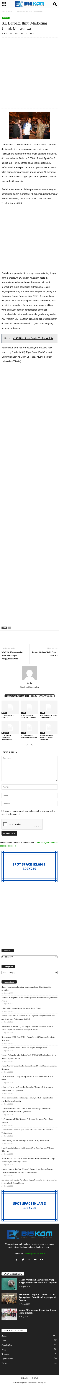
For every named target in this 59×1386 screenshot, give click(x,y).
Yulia (6, 34)
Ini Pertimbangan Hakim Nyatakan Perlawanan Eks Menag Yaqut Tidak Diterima (27, 1120)
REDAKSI (24, 1378)
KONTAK (34, 1378)
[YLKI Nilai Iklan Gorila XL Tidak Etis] (29, 707)
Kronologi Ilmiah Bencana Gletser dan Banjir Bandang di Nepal (24, 1048)
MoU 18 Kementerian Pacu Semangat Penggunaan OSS (12, 655)
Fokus (4, 1363)
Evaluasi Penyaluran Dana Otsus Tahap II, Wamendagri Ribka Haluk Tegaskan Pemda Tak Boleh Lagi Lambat (26, 1110)
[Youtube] (42, 1260)
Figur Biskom (7, 1359)
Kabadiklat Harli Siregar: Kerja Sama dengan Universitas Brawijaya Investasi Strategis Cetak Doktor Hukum (29, 1181)
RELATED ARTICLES (17, 696)
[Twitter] (24, 1260)
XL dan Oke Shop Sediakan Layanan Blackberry (46, 737)
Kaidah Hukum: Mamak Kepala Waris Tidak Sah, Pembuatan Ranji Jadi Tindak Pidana (27, 1131)
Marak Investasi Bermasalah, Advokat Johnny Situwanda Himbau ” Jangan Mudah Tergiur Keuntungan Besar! (28, 1160)
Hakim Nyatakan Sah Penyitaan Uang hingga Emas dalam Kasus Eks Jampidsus (26, 988)
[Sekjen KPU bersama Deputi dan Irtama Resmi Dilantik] (9, 1314)
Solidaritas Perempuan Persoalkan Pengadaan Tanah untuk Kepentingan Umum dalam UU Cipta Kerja (27, 1088)
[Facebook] (17, 1260)
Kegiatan (5, 733)
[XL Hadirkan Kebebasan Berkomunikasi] (10, 727)
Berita (10, 11)
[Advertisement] (29, 68)
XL (9, 628)
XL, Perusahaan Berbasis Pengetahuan (29, 736)
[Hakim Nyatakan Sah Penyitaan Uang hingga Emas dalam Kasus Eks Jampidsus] (9, 1284)
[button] (54, 4)
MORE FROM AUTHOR (41, 696)
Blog (4, 1349)
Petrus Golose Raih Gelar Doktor (44, 654)
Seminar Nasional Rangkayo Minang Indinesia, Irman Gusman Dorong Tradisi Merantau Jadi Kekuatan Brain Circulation (27, 1170)
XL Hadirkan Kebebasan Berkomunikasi (7, 737)
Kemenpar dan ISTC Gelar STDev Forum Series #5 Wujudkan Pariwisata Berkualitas (28, 1038)
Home (3, 11)
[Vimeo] (30, 1260)
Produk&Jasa (7, 1345)
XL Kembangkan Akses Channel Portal (48, 716)
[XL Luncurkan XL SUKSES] (10, 707)
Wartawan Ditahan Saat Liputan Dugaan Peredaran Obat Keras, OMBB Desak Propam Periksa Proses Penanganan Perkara (27, 1028)
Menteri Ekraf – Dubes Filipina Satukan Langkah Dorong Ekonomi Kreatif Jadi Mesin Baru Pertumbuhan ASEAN (28, 1017)
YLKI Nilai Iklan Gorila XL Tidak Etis (28, 716)
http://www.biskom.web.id (29, 687)
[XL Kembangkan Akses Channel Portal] (48, 707)
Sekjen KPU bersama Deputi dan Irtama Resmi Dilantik (21, 1008)
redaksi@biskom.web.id (35, 1253)
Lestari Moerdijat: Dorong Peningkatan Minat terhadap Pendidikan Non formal (27, 1078)
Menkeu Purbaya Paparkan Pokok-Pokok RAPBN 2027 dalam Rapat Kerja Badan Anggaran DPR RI (29, 1056)
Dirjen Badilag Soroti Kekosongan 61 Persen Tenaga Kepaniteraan (25, 1140)
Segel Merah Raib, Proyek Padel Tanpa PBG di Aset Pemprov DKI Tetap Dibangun (28, 1149)
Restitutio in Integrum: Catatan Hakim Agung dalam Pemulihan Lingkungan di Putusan (29, 999)
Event (4, 1340)
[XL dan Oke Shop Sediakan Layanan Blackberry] (48, 727)
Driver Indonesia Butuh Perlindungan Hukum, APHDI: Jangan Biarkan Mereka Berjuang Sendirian (27, 1099)
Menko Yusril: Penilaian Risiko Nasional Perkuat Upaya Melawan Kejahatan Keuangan (29, 1067)
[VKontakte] (36, 1260)
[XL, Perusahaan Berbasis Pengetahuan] (29, 727)
